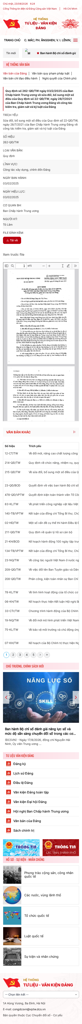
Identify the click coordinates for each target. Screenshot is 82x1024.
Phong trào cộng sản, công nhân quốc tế (48, 874)
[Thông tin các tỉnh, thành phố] (61, 847)
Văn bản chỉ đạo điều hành (20, 78)
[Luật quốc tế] (12, 936)
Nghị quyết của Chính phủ (59, 78)
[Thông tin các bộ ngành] (21, 847)
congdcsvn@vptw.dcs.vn (29, 1009)
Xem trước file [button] (13, 254)
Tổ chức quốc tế (36, 916)
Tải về (14, 240)
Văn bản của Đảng (15, 73)
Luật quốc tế (33, 936)
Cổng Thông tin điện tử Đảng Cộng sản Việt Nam (30, 8)
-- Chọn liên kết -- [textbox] (16, 994)
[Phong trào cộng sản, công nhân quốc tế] (12, 875)
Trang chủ (12, 40)
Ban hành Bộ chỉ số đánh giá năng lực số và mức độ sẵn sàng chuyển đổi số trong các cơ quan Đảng (39, 731)
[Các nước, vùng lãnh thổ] (12, 895)
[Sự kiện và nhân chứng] (12, 957)
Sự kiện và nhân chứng (41, 957)
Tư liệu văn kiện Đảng (20, 755)
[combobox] (41, 994)
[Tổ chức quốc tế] (12, 916)
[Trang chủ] (11, 23)
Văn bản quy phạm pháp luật (50, 73)
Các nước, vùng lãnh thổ (42, 895)
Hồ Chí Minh (70, 8)
